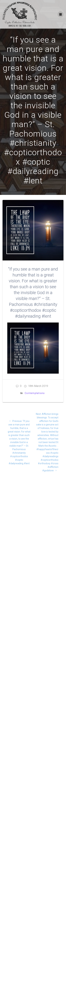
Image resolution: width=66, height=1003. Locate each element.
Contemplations (35, 393)
